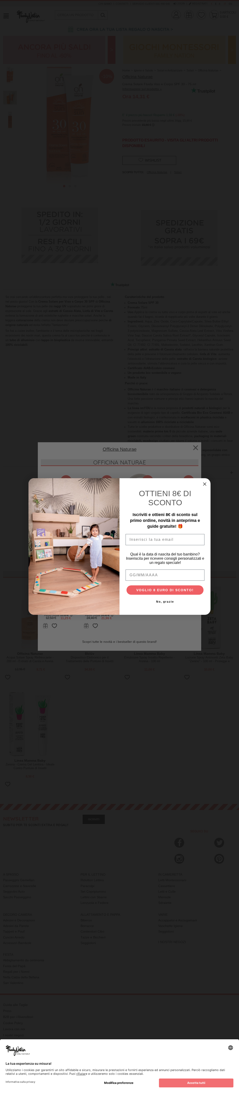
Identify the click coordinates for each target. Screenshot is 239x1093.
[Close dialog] (204, 484)
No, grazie (165, 601)
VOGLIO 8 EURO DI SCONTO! (165, 590)
